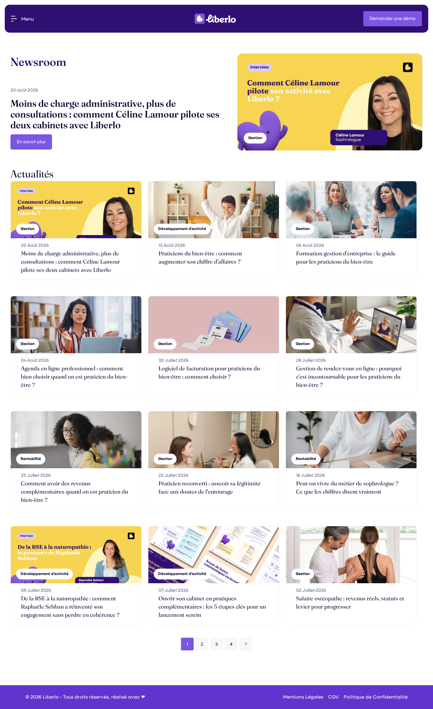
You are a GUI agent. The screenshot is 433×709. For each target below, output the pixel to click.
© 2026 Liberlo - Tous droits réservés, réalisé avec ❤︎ (85, 697)
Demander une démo (393, 18)
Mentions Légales (303, 697)
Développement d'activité (182, 229)
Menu (27, 19)
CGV (333, 697)
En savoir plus (31, 142)
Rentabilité (31, 459)
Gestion (28, 229)
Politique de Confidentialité (376, 697)
